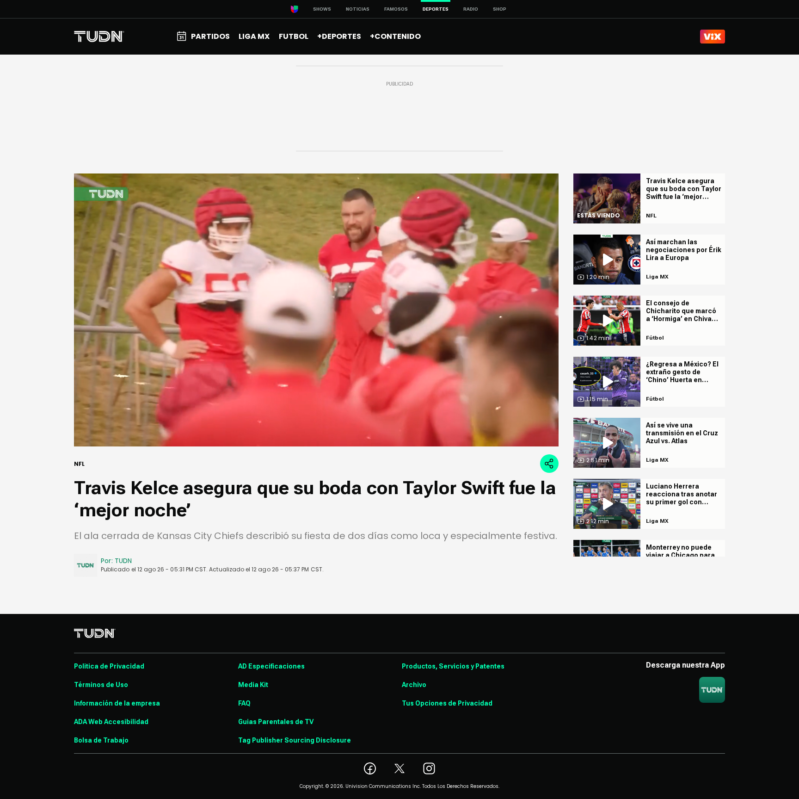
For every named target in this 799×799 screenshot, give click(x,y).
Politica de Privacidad (109, 666)
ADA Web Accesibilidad (111, 721)
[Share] (549, 463)
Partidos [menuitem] (210, 36)
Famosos (396, 9)
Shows (322, 9)
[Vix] (712, 36)
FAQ (244, 703)
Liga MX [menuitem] (254, 36)
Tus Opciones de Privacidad (447, 703)
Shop (499, 9)
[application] (316, 309)
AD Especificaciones (271, 666)
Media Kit (253, 684)
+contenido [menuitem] (395, 36)
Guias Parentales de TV (275, 721)
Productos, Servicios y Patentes (453, 666)
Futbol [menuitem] (293, 36)
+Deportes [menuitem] (339, 36)
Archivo (414, 684)
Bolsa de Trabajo (101, 740)
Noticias (357, 9)
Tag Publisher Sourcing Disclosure (294, 740)
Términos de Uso (101, 684)
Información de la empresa (117, 703)
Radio (470, 9)
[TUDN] (99, 37)
